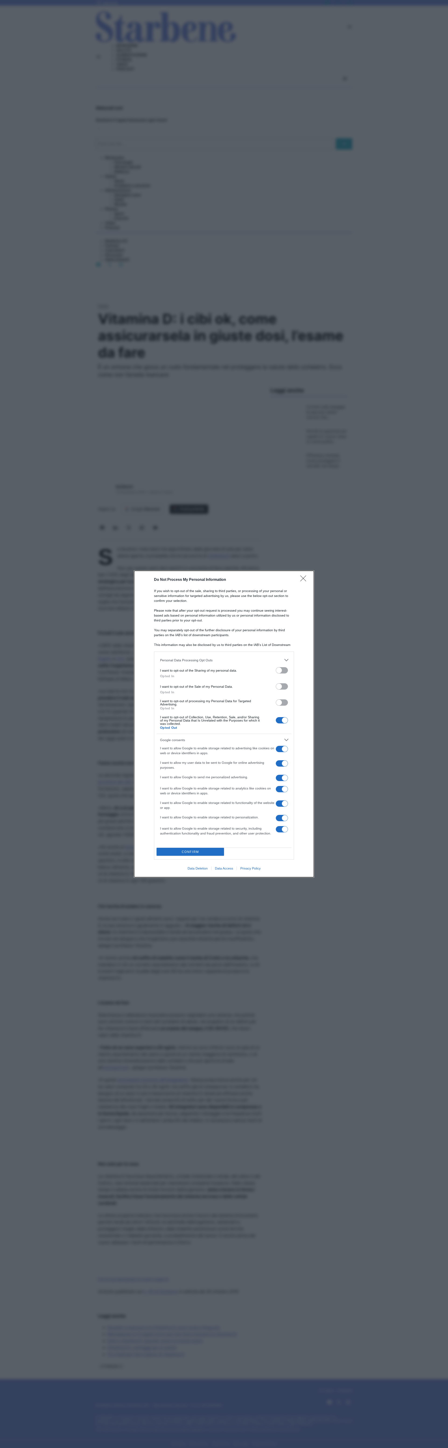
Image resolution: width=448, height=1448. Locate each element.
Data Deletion (198, 868)
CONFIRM (190, 852)
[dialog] (224, 724)
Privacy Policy (250, 868)
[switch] (282, 670)
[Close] (304, 579)
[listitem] (224, 660)
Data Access (224, 868)
